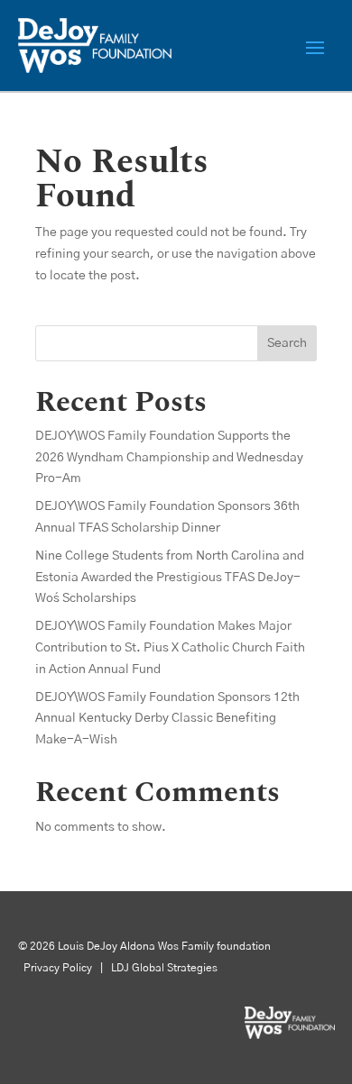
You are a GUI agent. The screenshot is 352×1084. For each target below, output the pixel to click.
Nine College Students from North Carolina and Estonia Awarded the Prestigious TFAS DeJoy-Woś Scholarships (169, 578)
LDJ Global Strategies (164, 967)
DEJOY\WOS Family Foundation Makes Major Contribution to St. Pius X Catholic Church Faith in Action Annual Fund (170, 648)
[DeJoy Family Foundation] (94, 45)
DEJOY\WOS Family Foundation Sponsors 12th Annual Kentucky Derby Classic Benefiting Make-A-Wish (167, 719)
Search (287, 343)
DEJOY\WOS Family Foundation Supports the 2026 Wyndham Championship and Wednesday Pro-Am (169, 458)
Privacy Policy (56, 967)
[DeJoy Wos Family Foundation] (290, 1035)
